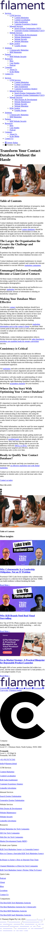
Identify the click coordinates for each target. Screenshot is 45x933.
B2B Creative (15, 44)
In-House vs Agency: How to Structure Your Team (19, 860)
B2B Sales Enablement (9, 780)
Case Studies (14, 63)
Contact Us (9, 74)
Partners (8, 54)
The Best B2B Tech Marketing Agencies (15, 903)
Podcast (12, 65)
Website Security (20, 39)
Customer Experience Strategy (25, 24)
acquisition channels (17, 383)
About (2, 882)
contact (12, 307)
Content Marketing (21, 18)
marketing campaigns (33, 265)
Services (8, 13)
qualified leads (13, 439)
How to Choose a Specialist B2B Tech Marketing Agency (22, 853)
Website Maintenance (22, 37)
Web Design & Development (11, 809)
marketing (10, 289)
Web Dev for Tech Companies (11, 837)
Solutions (8, 48)
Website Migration (21, 41)
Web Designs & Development (25, 35)
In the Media (14, 72)
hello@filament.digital (8, 764)
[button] (22, 490)
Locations (3, 890)
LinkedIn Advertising (8, 788)
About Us (13, 70)
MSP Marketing (16, 52)
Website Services (16, 33)
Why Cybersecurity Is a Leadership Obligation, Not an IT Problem (17, 570)
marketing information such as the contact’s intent (20, 325)
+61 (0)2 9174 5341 (7, 759)
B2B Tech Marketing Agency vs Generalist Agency (19, 849)
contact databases (28, 229)
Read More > (5, 585)
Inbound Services (16, 26)
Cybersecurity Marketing (19, 50)
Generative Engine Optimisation (12, 800)
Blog (11, 61)
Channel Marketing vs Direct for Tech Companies (19, 866)
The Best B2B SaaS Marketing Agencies (15, 915)
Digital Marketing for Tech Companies (14, 829)
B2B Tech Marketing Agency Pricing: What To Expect (21, 870)
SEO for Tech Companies (10, 833)
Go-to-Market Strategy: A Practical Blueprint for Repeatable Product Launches (22, 661)
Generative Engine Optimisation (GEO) (29, 31)
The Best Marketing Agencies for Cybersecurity (18, 907)
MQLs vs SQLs (21, 446)
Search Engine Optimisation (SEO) (27, 28)
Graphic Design (20, 46)
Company (8, 67)
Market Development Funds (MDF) (13, 841)
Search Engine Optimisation (10, 796)
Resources (9, 59)
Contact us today (6, 480)
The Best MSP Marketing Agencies (13, 911)
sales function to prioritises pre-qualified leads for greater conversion (22, 340)
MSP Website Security (18, 57)
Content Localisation (22, 20)
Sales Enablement (21, 22)
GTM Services (15, 15)
